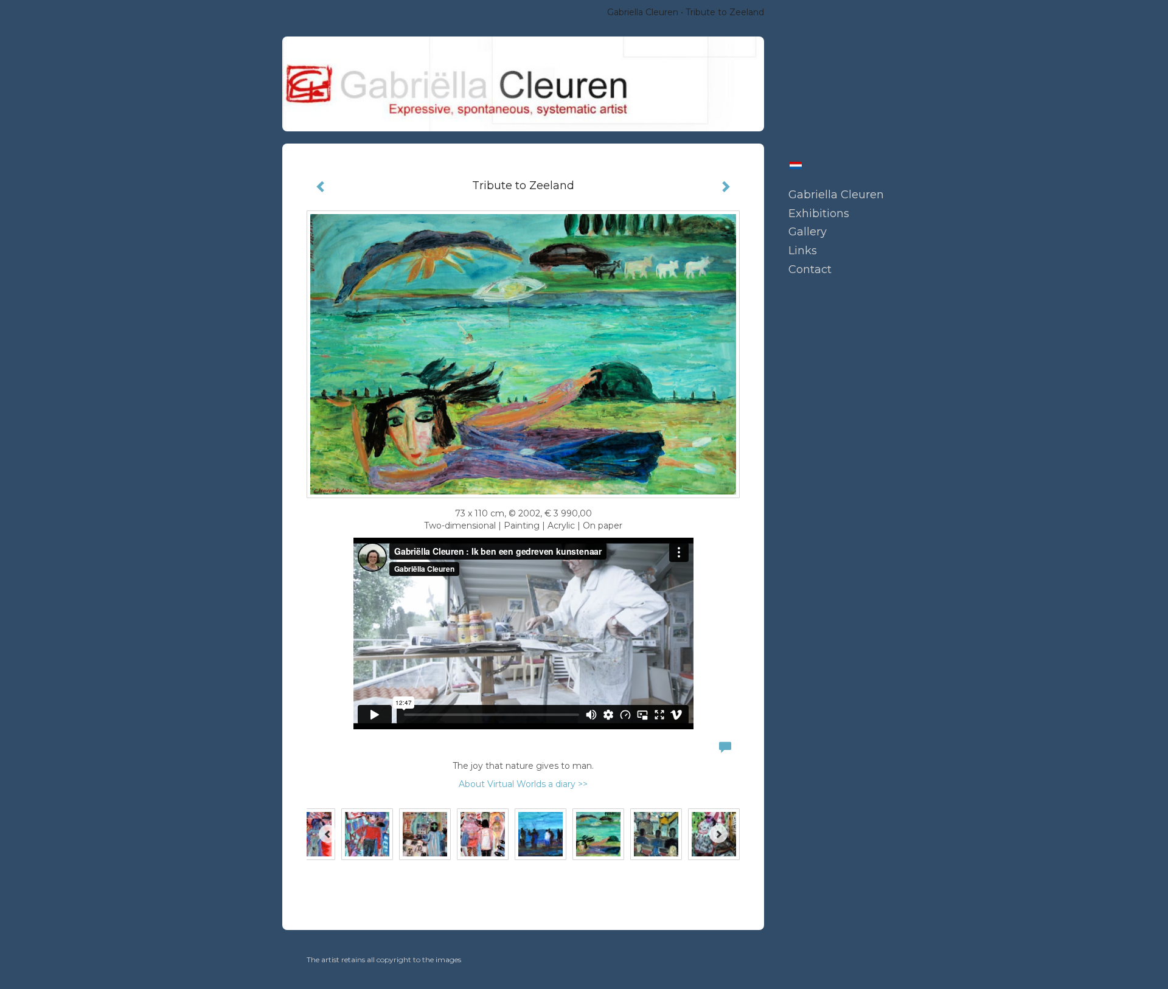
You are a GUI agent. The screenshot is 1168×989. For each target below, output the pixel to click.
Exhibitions (818, 213)
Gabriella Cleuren (642, 12)
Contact (810, 269)
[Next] (718, 834)
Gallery (807, 231)
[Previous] (328, 834)
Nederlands (795, 165)
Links (802, 250)
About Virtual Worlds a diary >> (523, 784)
